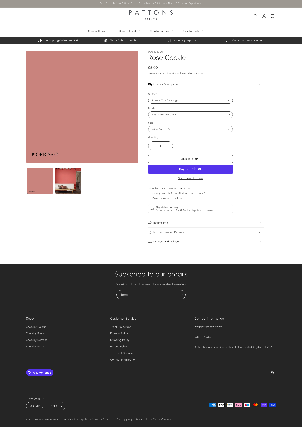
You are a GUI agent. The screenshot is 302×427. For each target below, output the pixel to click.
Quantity (153, 137)
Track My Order (120, 326)
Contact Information (123, 359)
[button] (255, 16)
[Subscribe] (181, 294)
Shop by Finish (35, 346)
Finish (151, 108)
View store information (167, 198)
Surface (152, 94)
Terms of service (162, 419)
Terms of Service (121, 353)
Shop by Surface (37, 340)
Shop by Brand (35, 333)
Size (150, 122)
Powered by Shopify (60, 419)
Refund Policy (119, 346)
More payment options (190, 178)
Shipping (172, 73)
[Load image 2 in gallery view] (68, 181)
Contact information (102, 419)
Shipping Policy (120, 340)
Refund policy (143, 419)
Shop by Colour (36, 326)
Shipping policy (124, 419)
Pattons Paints (42, 419)
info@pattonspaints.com (208, 326)
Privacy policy (81, 419)
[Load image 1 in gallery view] (40, 181)
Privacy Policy (119, 333)
